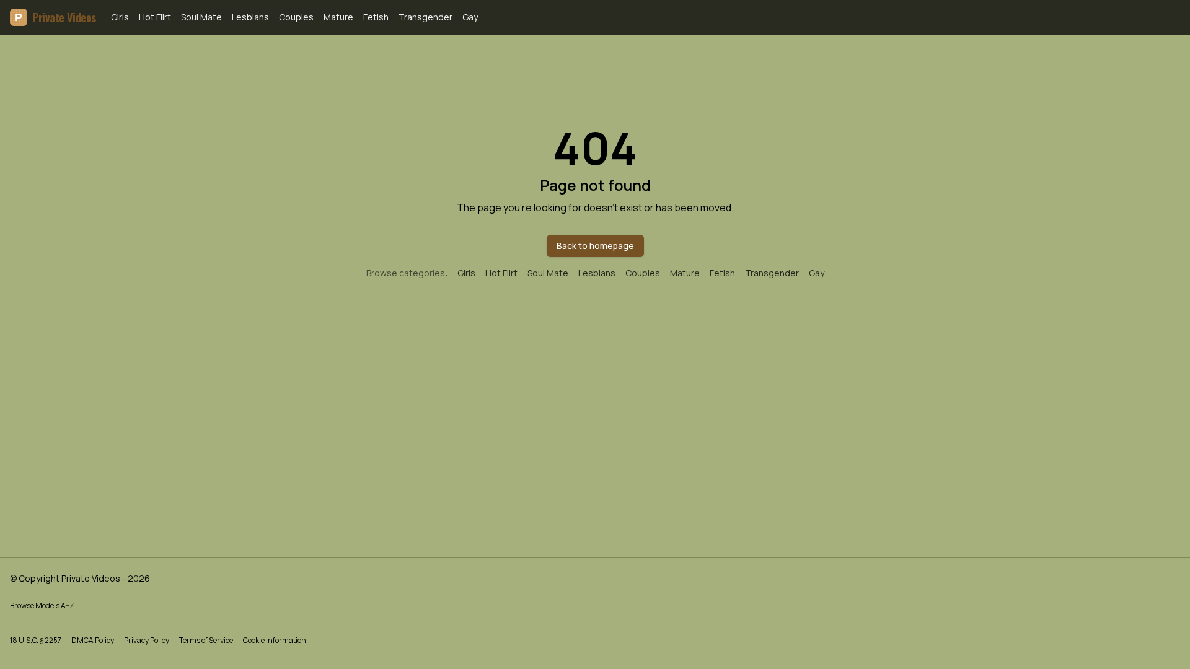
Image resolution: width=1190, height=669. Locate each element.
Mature (338, 17)
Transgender (425, 17)
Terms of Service (206, 640)
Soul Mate (201, 17)
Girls (120, 17)
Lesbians (250, 17)
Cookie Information (274, 640)
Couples (296, 17)
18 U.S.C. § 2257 (35, 640)
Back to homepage (595, 245)
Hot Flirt (155, 17)
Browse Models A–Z (42, 605)
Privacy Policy (146, 640)
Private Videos (55, 17)
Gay (470, 17)
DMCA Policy (92, 640)
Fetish (376, 17)
